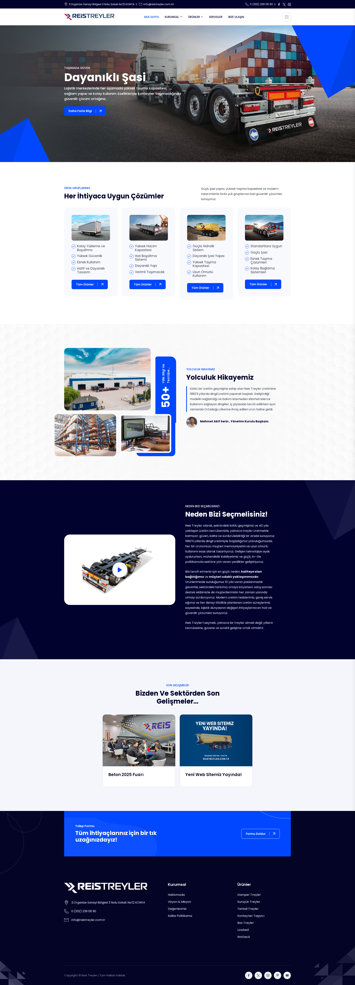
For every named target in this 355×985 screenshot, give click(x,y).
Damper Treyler (249, 895)
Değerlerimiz (177, 909)
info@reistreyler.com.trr (158, 4)
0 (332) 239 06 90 (261, 4)
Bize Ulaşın (236, 17)
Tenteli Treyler (248, 909)
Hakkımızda (176, 895)
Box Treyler (245, 923)
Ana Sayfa (151, 17)
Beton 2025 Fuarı (126, 775)
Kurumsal (172, 17)
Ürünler (194, 17)
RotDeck (243, 937)
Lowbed (243, 930)
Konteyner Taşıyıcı (250, 916)
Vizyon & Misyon (179, 902)
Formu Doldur (256, 834)
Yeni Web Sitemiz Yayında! (213, 775)
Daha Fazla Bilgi (80, 111)
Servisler (215, 17)
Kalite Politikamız (180, 916)
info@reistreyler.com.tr (88, 920)
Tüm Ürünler (85, 284)
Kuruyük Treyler (248, 902)
